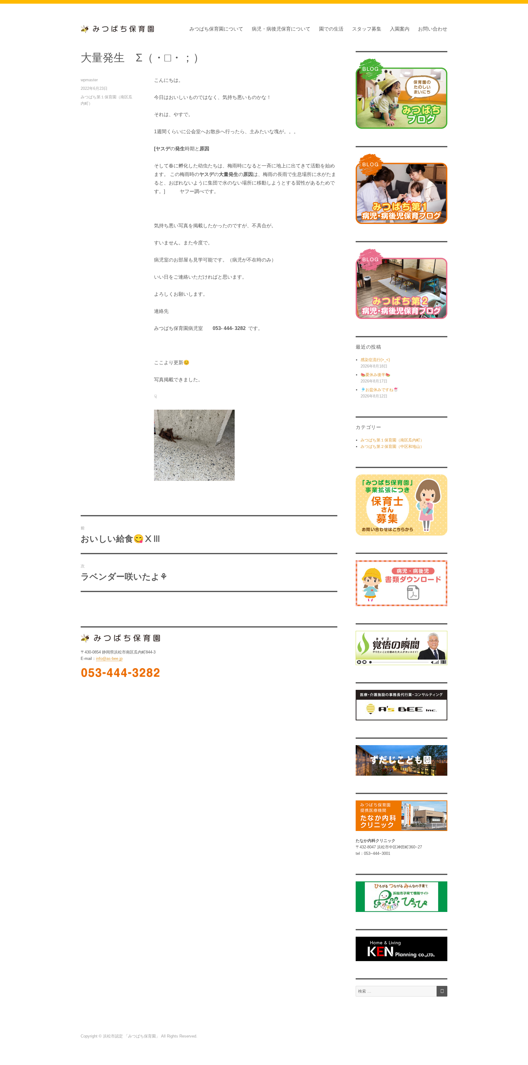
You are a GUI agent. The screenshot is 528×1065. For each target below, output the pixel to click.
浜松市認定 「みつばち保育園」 (132, 1036)
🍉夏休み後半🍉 (375, 374)
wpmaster (89, 80)
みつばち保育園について (216, 28)
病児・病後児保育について (281, 28)
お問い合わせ (432, 28)
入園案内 (399, 28)
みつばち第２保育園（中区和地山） (392, 446)
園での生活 (331, 28)
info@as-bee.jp (109, 658)
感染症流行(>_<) (375, 359)
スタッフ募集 (366, 28)
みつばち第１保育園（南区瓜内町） (392, 440)
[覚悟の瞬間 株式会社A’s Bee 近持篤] (401, 648)
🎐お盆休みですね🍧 (379, 389)
